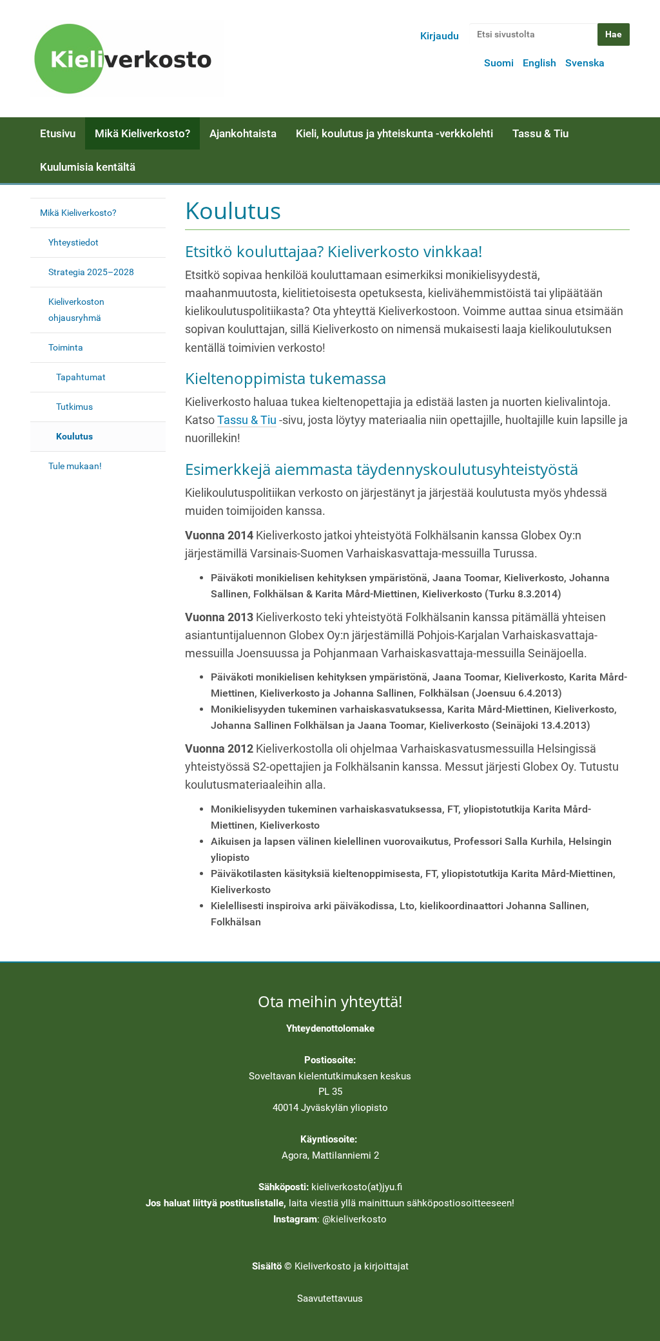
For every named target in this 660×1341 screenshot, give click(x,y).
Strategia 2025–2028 (91, 272)
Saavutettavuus (330, 1298)
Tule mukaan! (75, 466)
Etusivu (57, 133)
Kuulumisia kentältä (87, 166)
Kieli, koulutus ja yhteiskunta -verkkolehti (394, 133)
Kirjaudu (439, 36)
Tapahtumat (81, 377)
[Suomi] (127, 58)
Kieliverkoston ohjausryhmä (76, 309)
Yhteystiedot (73, 242)
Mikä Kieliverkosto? (142, 133)
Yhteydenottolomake (330, 1028)
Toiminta (65, 347)
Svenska (585, 63)
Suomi (499, 63)
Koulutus (74, 436)
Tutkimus (74, 406)
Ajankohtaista (243, 133)
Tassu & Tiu (540, 133)
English (539, 63)
